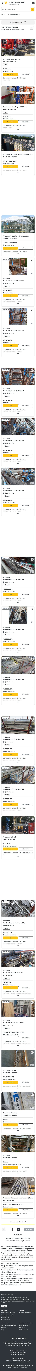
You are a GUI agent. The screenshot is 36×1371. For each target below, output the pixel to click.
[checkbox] (32, 41)
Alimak (28, 1241)
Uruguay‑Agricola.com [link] (18, 1354)
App (4, 1306)
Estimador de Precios (7, 1315)
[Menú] (2, 3)
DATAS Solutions (24, 1330)
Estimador (18, 1234)
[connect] (33, 3)
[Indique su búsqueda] (32, 9)
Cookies (27, 1362)
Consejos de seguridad (8, 1325)
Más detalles (25, 74)
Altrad (12, 1241)
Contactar (10, 74)
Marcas (3, 1327)
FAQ (2, 1330)
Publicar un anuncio (25, 1312)
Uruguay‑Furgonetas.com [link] (17, 1351)
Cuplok (22, 1241)
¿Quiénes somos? (24, 1325)
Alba (7, 1241)
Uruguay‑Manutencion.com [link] (17, 1352)
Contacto (22, 1327)
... (11, 15)
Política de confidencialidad (15, 1362)
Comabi (17, 1241)
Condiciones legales (18, 1358)
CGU (28, 1360)
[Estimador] (32, 27)
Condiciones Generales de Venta (16, 1360)
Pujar (10, 296)
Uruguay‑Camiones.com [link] (20, 1349)
